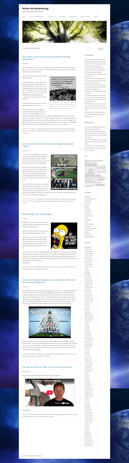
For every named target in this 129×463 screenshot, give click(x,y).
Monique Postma (89, 91)
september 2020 (89, 300)
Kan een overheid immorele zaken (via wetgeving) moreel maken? (48, 144)
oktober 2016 (88, 392)
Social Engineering (65, 128)
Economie (53, 128)
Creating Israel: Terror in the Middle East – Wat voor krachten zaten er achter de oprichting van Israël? (95, 148)
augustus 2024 (88, 255)
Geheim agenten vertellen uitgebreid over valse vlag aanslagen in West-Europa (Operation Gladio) (96, 135)
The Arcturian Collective (91, 228)
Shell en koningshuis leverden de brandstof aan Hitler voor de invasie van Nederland (48, 281)
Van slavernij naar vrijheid (36, 16)
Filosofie (58, 128)
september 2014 (89, 445)
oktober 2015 (88, 417)
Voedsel (87, 232)
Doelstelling (52, 16)
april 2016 (87, 405)
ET (85, 170)
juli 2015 (87, 424)
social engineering (47, 291)
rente (95, 180)
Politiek (57, 199)
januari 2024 (88, 257)
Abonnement (73, 16)
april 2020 (87, 310)
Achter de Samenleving (35, 8)
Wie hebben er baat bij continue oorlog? (95, 131)
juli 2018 (87, 348)
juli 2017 (87, 373)
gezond (99, 170)
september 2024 (89, 253)
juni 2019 (87, 325)
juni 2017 (87, 375)
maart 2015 (88, 432)
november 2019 (89, 316)
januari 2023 (88, 278)
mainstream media (93, 175)
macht (33, 356)
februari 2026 (88, 247)
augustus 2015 (88, 422)
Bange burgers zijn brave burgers (37, 214)
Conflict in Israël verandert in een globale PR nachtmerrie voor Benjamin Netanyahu (95, 114)
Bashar (100, 160)
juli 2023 (87, 268)
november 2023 (89, 260)
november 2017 (89, 365)
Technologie (88, 226)
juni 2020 (87, 306)
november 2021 (89, 297)
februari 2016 (88, 409)
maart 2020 (88, 312)
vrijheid (66, 130)
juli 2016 (87, 398)
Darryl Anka (93, 168)
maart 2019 (88, 331)
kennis (91, 171)
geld (75, 354)
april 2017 (87, 380)
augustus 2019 (88, 321)
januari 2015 (88, 436)
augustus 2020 (88, 302)
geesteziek (40, 130)
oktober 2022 (88, 285)
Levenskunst (88, 211)
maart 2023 (88, 274)
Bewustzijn (40, 128)
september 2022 (89, 287)
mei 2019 (87, 327)
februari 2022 (88, 291)
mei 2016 (87, 403)
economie (101, 167)
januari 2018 (88, 361)
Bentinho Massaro (93, 162)
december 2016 (89, 388)
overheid (57, 201)
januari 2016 (88, 411)
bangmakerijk (69, 267)
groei (86, 172)
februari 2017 (88, 384)
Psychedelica (88, 220)
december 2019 (89, 314)
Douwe (27, 133)
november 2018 (89, 340)
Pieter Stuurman (89, 215)
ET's (87, 170)
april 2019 (87, 329)
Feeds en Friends (85, 16)
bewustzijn (37, 201)
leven (104, 172)
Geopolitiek (52, 354)
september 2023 (89, 264)
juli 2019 (87, 323)
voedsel (92, 185)
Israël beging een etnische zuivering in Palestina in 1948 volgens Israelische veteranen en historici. (95, 80)
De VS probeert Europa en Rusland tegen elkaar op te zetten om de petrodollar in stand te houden (95, 87)
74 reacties (25, 63)
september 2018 (89, 344)
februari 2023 (88, 276)
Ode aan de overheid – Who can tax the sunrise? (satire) (47, 367)
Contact (96, 16)
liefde (86, 173)
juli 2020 (87, 304)
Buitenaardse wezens (90, 198)
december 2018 (89, 337)
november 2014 (89, 441)
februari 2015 (88, 434)
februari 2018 (88, 358)
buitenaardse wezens (92, 166)
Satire (86, 222)
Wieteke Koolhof (88, 186)
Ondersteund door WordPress (35, 455)
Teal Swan (88, 181)
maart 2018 (88, 356)
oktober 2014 (88, 443)
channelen (103, 166)
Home (24, 16)
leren (95, 172)
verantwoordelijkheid (93, 182)
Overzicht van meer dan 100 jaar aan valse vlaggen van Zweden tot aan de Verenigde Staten (96, 141)
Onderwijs (99, 176)
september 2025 (89, 251)
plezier (87, 180)
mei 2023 (87, 272)
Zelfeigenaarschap (89, 236)
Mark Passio (94, 176)
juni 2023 (87, 270)
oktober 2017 (88, 367)
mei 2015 (87, 428)
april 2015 (87, 430)
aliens (87, 160)
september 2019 (89, 318)
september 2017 (89, 369)
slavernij (100, 179)
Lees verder (65, 124)
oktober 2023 (88, 262)
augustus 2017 (88, 371)
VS (105, 185)
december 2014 (89, 438)
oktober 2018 (88, 342)
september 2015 (89, 420)
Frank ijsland (88, 63)
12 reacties (25, 286)
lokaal (89, 173)
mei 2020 (87, 308)
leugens (31, 416)
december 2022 (89, 281)
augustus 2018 (88, 346)
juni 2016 (87, 401)
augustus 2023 (88, 266)
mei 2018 (87, 352)
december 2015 (89, 413)
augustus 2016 (88, 396)
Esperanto (87, 205)
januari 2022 (88, 293)
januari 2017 (88, 386)
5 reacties (24, 218)
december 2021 (89, 295)
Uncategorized (88, 230)
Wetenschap (88, 234)
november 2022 (89, 283)
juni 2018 (87, 350)
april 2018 (87, 354)
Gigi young (104, 170)
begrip (87, 162)
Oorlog (87, 178)
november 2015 (89, 415)
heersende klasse (47, 130)
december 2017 (89, 363)
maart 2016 (88, 407)
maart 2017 (88, 382)
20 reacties (25, 150)
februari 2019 (88, 333)
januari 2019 (88, 335)
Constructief (46, 128)
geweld (43, 201)
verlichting (87, 185)
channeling (87, 168)
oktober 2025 (88, 249)
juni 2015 (87, 426)
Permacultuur (100, 178)
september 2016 (89, 394)
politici (54, 130)
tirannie (93, 181)
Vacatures (62, 16)
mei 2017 (87, 377)
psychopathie (60, 130)
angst (63, 267)
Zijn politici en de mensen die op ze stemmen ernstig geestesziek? (46, 57)
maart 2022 (88, 289)
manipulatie (88, 176)
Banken (95, 160)
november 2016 (89, 390)
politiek (31, 269)
